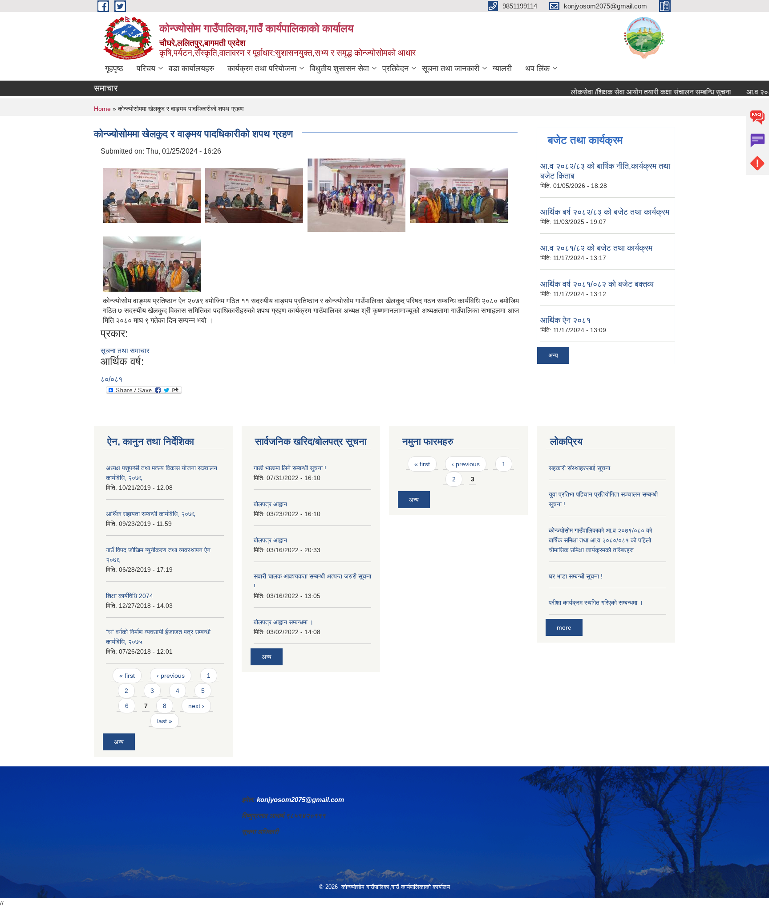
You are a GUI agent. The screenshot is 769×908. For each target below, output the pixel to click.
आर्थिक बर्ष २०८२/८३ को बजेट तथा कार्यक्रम (604, 212)
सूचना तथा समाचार (125, 350)
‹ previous (171, 675)
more (564, 627)
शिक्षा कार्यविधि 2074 (129, 595)
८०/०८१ (111, 379)
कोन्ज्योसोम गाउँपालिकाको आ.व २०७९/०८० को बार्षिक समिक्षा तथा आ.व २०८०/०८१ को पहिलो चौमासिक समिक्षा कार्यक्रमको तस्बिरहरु (600, 540)
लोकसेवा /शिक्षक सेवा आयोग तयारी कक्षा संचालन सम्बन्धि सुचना (634, 92)
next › (196, 705)
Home (102, 108)
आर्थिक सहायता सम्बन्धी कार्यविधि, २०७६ (150, 513)
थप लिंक (537, 68)
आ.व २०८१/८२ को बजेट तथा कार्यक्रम (596, 248)
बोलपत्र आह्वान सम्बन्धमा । (283, 622)
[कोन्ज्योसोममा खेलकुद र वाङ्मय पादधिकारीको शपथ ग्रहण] (152, 195)
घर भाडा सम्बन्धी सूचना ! (576, 576)
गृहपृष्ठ (114, 68)
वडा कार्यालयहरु (191, 68)
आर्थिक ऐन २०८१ (565, 320)
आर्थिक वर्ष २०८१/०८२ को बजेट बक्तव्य (597, 284)
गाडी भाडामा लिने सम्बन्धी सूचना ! (290, 468)
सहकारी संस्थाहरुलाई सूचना (579, 468)
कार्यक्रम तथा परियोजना (261, 68)
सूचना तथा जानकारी (450, 68)
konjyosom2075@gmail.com (300, 799)
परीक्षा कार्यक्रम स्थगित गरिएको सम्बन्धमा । (596, 602)
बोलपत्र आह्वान (270, 504)
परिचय (146, 68)
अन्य (553, 355)
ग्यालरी (502, 68)
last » (164, 721)
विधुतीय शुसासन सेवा (339, 68)
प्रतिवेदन (395, 68)
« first (127, 675)
